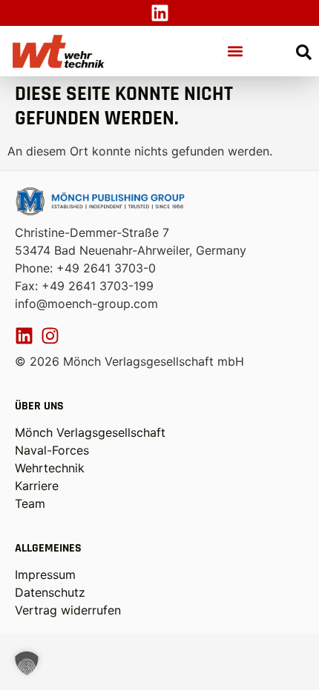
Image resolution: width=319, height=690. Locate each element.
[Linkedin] (160, 13)
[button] (235, 50)
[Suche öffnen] (304, 52)
